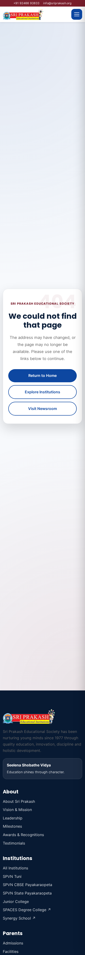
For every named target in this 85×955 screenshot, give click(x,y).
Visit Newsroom (42, 408)
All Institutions (15, 868)
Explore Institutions (42, 392)
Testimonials (14, 843)
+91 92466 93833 (26, 3)
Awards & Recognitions (23, 834)
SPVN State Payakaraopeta (27, 893)
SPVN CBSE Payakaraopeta (27, 884)
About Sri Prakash (19, 801)
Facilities (10, 951)
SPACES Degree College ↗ (27, 909)
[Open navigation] (76, 14)
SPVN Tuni (12, 876)
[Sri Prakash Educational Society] (35, 14)
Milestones (12, 826)
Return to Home (42, 375)
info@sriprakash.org (57, 3)
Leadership (12, 818)
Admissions (13, 943)
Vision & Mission (17, 809)
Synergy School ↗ (19, 918)
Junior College (16, 901)
